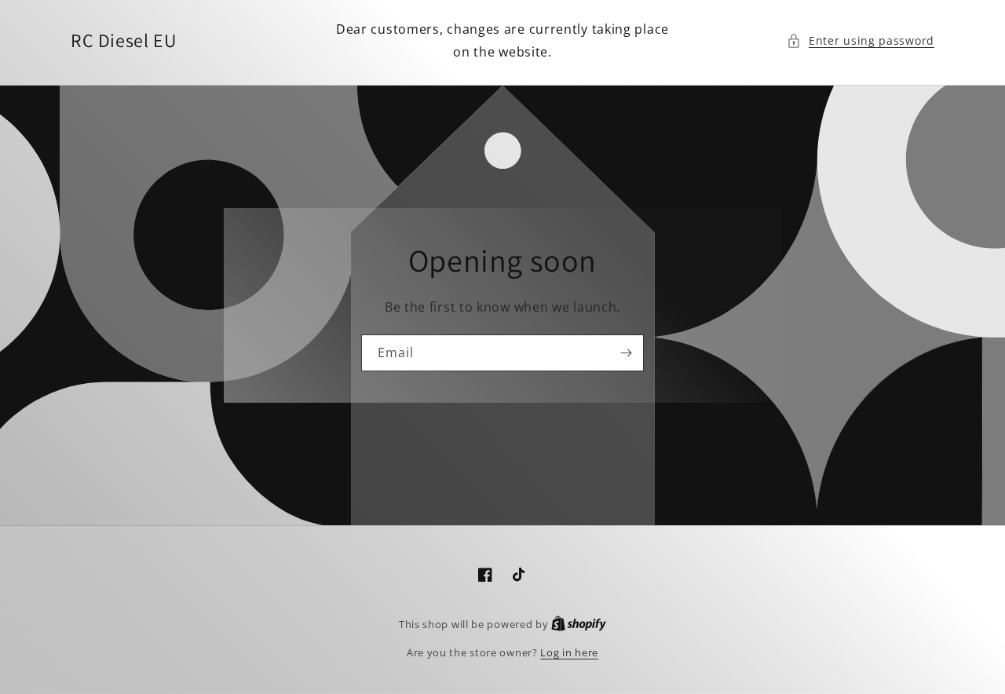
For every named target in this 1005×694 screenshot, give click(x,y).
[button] (860, 40)
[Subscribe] (625, 352)
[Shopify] (578, 624)
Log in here (569, 652)
